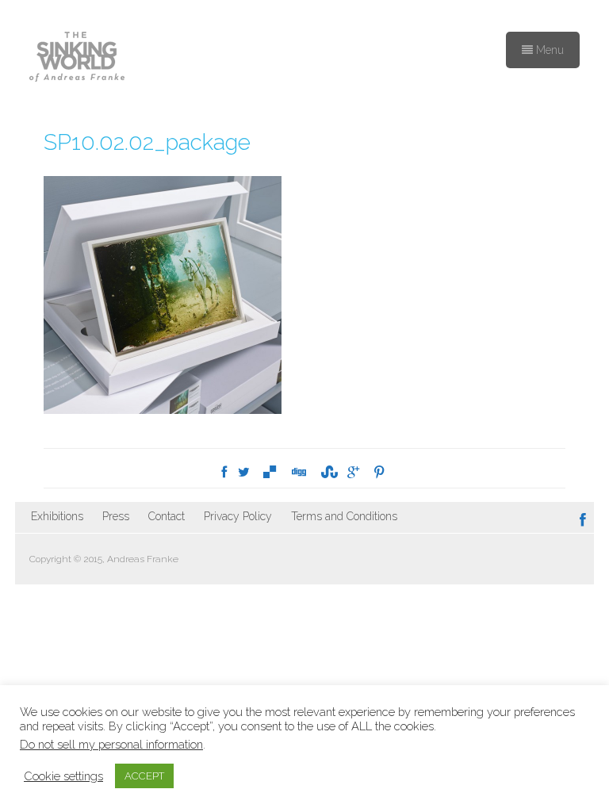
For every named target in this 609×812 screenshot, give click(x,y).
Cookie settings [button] (63, 776)
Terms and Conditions (344, 516)
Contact (166, 516)
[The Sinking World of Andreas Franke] (76, 58)
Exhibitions (57, 516)
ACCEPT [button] (144, 776)
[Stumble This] (326, 472)
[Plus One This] (353, 472)
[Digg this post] (298, 472)
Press (115, 516)
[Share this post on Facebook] (224, 472)
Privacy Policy (238, 516)
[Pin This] (379, 472)
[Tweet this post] (244, 472)
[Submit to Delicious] (269, 472)
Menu (548, 50)
